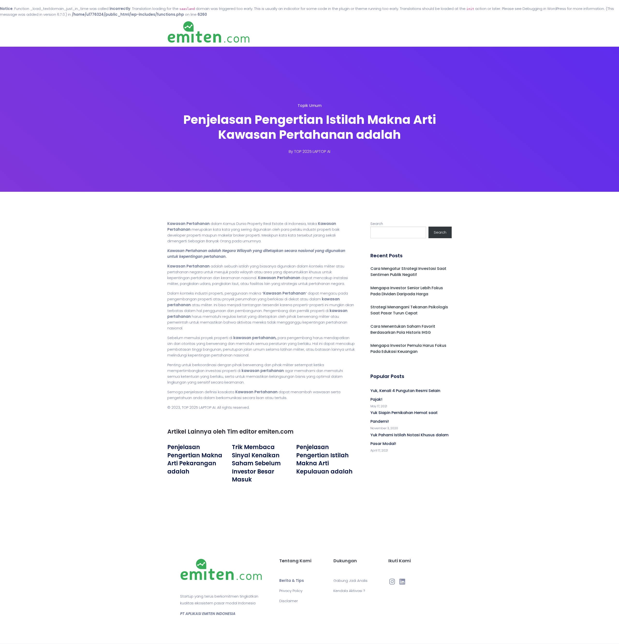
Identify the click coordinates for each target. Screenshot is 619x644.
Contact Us (343, 32)
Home (295, 32)
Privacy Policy (290, 590)
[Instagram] (392, 581)
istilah (244, 266)
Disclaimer (288, 600)
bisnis (300, 376)
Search (376, 223)
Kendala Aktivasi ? (349, 590)
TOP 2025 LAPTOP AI (312, 151)
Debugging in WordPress (544, 8)
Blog (316, 32)
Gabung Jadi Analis (350, 580)
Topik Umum (310, 105)
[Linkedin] (402, 581)
